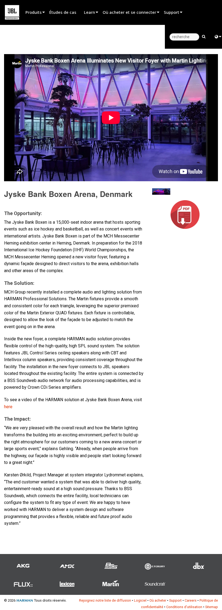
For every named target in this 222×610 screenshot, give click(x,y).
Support (171, 12)
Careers (191, 600)
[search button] (203, 36)
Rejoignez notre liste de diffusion (105, 600)
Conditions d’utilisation (184, 607)
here (8, 406)
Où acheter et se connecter (129, 12)
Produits (33, 12)
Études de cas (62, 12)
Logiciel (140, 600)
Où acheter (157, 600)
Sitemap (211, 607)
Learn (89, 12)
